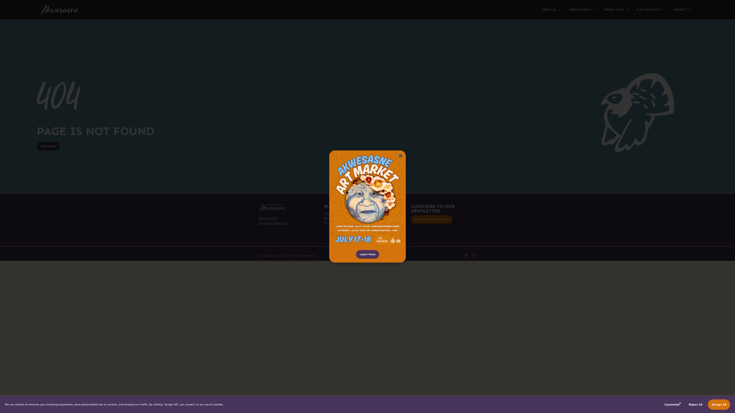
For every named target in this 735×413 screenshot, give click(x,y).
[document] (367, 206)
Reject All (695, 404)
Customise (672, 404)
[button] (400, 155)
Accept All (719, 404)
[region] (367, 404)
